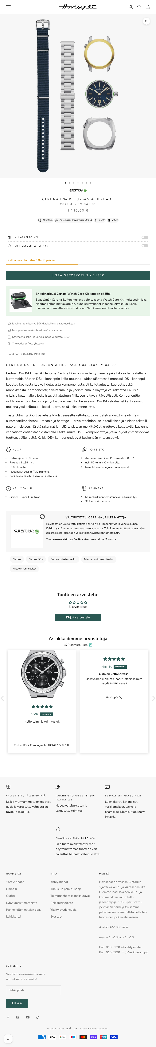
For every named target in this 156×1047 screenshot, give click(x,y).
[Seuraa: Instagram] (18, 1017)
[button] (3, 698)
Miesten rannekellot (24, 568)
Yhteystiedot (15, 882)
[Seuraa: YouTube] (28, 1017)
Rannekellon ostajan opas (23, 910)
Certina (17, 559)
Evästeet (56, 916)
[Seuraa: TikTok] (38, 1017)
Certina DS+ (36, 559)
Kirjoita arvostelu (78, 617)
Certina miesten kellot (63, 559)
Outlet (10, 896)
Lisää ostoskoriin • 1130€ (78, 275)
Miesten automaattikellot (99, 559)
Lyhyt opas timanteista (21, 903)
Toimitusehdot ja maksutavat (70, 896)
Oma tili (11, 889)
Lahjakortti (13, 916)
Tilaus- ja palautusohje (66, 889)
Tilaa (17, 1003)
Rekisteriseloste (61, 903)
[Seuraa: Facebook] (8, 1017)
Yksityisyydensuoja (63, 910)
